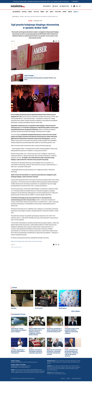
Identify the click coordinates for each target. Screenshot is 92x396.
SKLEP (56, 6)
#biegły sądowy (21, 241)
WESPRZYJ (48, 6)
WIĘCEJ (76, 11)
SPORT (64, 11)
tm (14, 41)
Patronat (63, 378)
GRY (47, 11)
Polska (22, 16)
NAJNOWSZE (16, 11)
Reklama (68, 378)
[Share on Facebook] (53, 41)
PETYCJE (36, 11)
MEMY (42, 11)
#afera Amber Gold (29, 241)
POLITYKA (58, 11)
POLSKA (24, 11)
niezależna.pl (15, 16)
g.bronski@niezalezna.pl (24, 365)
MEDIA (70, 11)
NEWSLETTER (65, 6)
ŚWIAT (30, 11)
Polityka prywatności (76, 378)
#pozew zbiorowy (38, 241)
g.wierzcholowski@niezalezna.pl (30, 362)
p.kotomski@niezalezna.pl (24, 367)
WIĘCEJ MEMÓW (75, 311)
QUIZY (51, 11)
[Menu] (80, 6)
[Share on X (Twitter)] (56, 41)
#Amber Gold (14, 241)
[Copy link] (58, 41)
